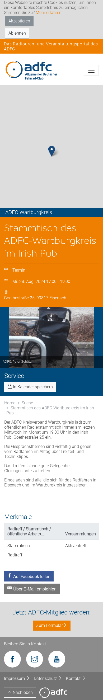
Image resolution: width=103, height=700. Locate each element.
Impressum (15, 678)
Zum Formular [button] (49, 625)
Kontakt (74, 678)
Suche (27, 402)
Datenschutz (46, 678)
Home (9, 402)
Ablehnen (17, 33)
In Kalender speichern (32, 386)
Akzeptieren (19, 20)
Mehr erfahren (49, 12)
